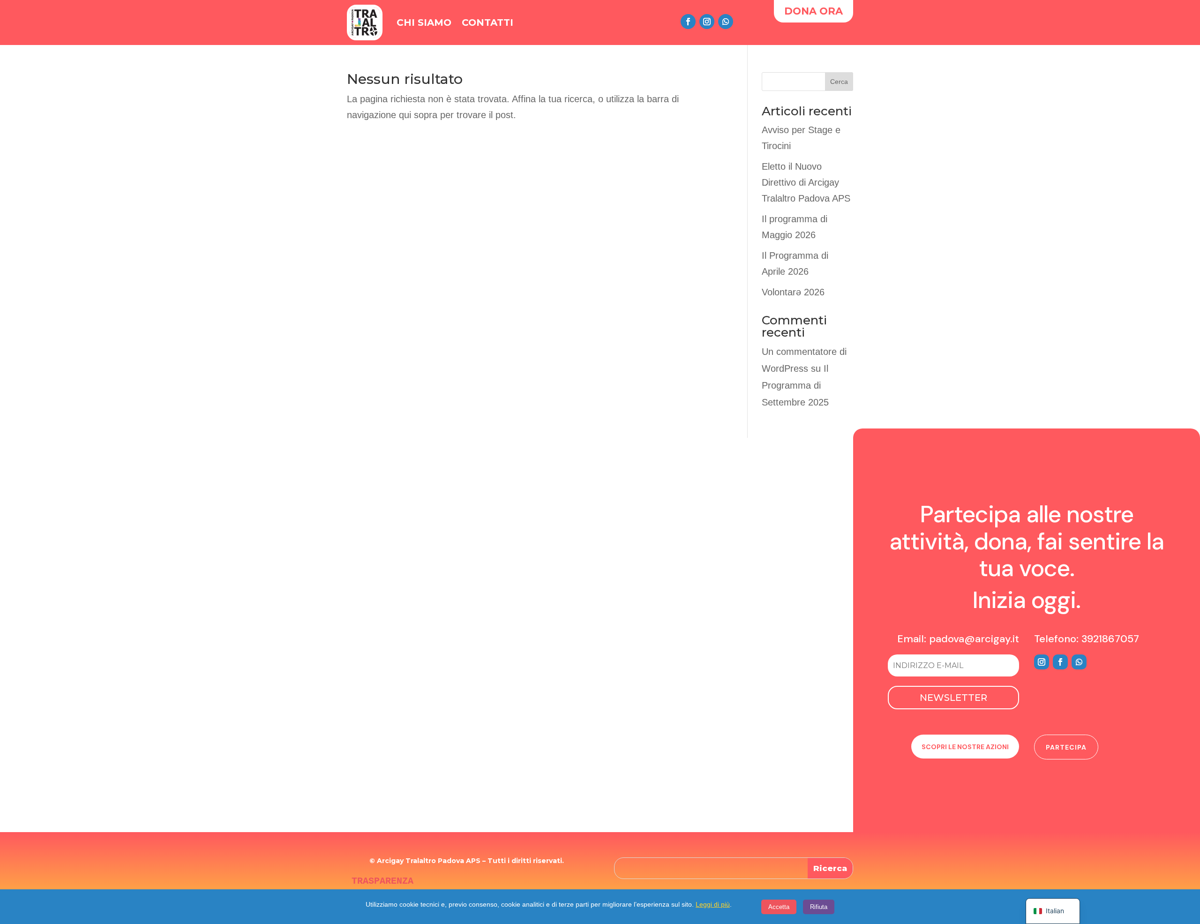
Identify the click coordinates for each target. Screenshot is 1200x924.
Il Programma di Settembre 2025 (795, 385)
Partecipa (1066, 747)
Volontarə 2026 (793, 292)
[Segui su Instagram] (706, 21)
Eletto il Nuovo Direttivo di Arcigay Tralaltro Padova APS (806, 182)
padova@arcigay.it (974, 639)
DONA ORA (813, 11)
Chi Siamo (424, 22)
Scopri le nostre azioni (965, 747)
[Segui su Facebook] (688, 21)
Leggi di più (713, 904)
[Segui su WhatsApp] (725, 21)
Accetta (778, 906)
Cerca (839, 81)
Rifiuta (818, 906)
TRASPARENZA (382, 881)
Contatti (487, 22)
